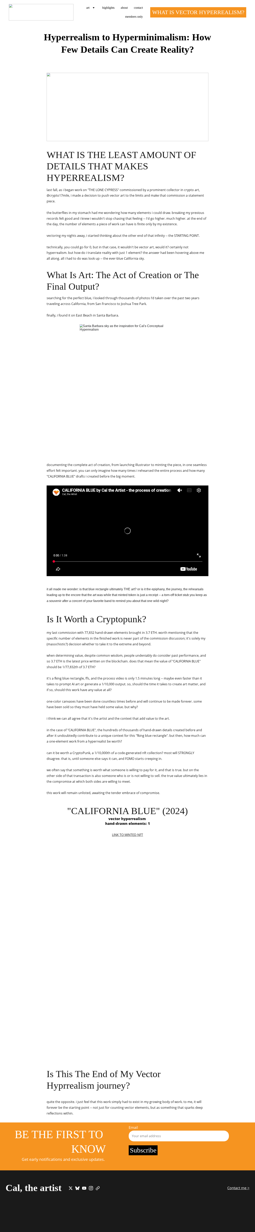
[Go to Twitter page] (71, 1188)
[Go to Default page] (98, 1188)
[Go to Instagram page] (91, 1188)
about (124, 7)
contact (138, 7)
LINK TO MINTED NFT (127, 835)
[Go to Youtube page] (84, 1188)
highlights (108, 7)
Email (133, 1127)
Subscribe (143, 1150)
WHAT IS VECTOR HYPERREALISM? (198, 12)
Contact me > (238, 1187)
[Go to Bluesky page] (77, 1188)
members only (134, 16)
